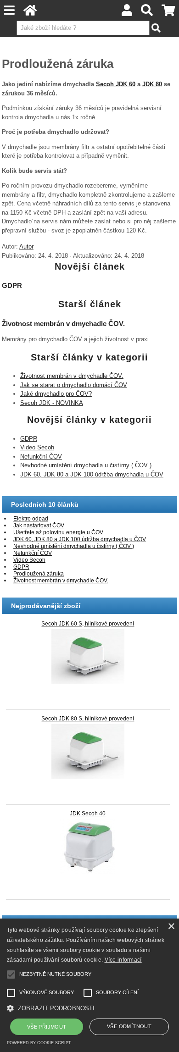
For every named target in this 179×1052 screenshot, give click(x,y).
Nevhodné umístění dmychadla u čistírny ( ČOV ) (85, 465)
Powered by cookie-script (39, 1043)
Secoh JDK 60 (115, 84)
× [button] (171, 926)
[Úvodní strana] (30, 12)
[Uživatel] (127, 12)
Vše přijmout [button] (47, 1027)
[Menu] (9, 10)
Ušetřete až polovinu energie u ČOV (58, 532)
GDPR (12, 285)
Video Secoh (37, 447)
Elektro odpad (30, 518)
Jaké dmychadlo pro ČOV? (56, 393)
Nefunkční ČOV (41, 456)
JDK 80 (152, 84)
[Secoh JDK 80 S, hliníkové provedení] (88, 751)
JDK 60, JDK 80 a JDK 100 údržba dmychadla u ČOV (91, 474)
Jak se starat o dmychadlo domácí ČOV (73, 385)
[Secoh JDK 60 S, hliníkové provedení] (88, 657)
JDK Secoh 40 (88, 813)
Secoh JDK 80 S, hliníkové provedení (87, 718)
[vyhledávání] (147, 12)
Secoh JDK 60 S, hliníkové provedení (87, 623)
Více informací (123, 960)
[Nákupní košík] (168, 12)
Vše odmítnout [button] (129, 1026)
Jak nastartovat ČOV (38, 525)
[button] (89, 1007)
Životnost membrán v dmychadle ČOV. (63, 323)
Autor (26, 246)
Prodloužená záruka (38, 573)
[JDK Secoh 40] (88, 846)
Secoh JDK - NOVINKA (51, 402)
